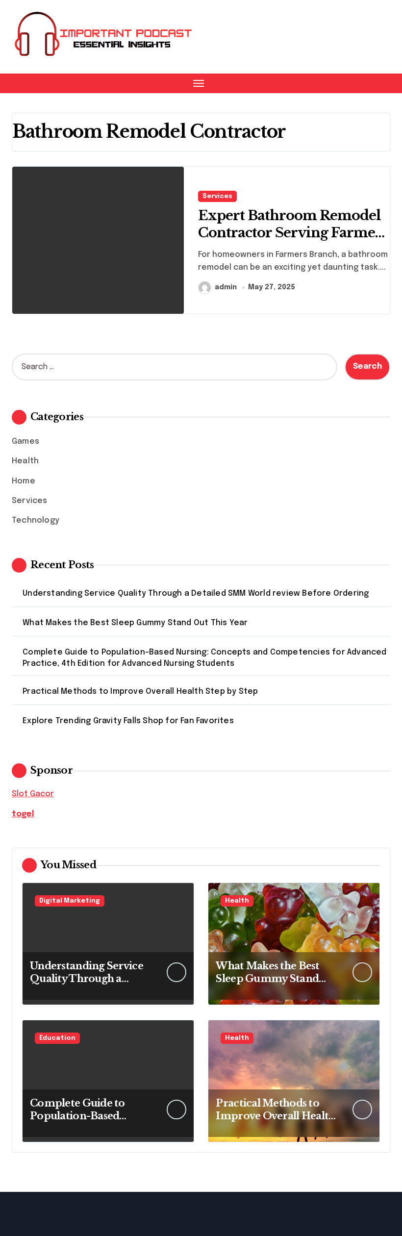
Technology (35, 520)
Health (25, 461)
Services (217, 196)
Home (23, 481)
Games (25, 441)
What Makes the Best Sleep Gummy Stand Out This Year (135, 623)
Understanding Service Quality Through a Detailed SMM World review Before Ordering (196, 593)
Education (57, 1038)
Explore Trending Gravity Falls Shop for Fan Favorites (128, 721)
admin (226, 287)
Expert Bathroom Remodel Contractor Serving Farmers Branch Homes (293, 232)
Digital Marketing (69, 901)
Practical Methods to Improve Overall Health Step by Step (140, 691)
